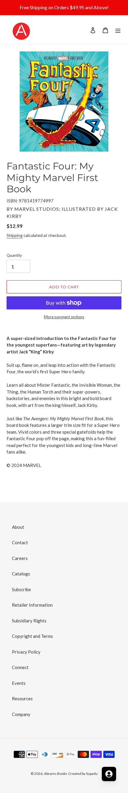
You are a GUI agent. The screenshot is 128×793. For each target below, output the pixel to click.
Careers (20, 558)
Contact (20, 542)
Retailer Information (32, 605)
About (18, 527)
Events (19, 683)
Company (21, 714)
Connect (20, 667)
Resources (22, 698)
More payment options (64, 316)
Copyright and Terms (32, 636)
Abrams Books (55, 773)
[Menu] (118, 29)
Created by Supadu (83, 773)
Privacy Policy (26, 651)
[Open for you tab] (109, 774)
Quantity (14, 255)
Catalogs (21, 573)
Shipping (15, 235)
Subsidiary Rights (29, 620)
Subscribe (21, 589)
